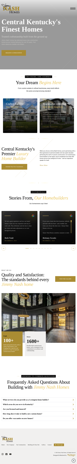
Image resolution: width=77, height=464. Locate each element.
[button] (27, 248)
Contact (50, 445)
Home (3, 445)
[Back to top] (73, 460)
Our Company (10, 445)
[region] (19, 226)
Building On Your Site (33, 445)
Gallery (44, 445)
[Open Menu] (72, 8)
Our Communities (21, 445)
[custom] (3, 454)
